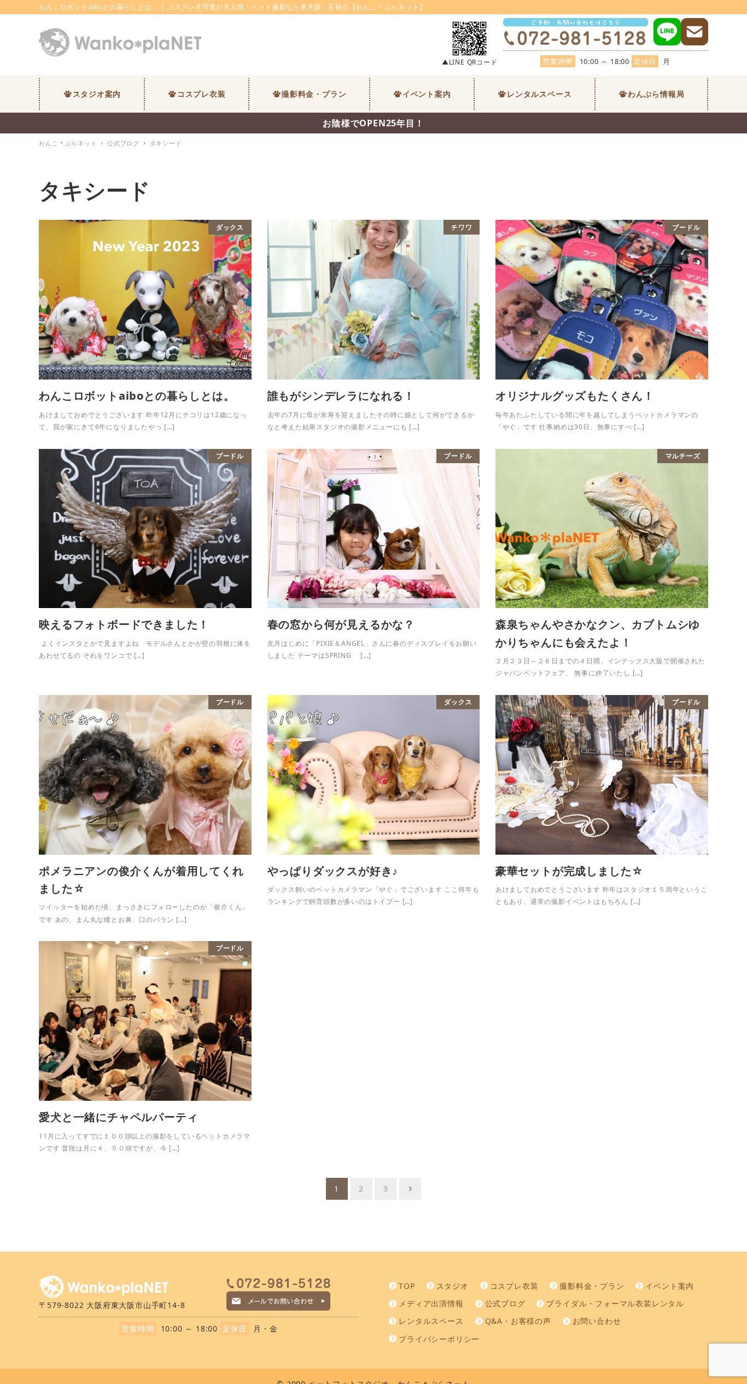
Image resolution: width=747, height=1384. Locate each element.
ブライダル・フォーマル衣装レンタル (615, 1303)
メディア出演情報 (431, 1303)
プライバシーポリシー (439, 1339)
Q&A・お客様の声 (518, 1321)
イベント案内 (669, 1286)
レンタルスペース (431, 1321)
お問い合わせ (597, 1321)
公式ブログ (505, 1303)
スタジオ (452, 1286)
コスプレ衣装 (514, 1286)
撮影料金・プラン (591, 1286)
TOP (407, 1286)
